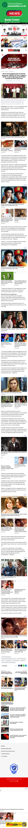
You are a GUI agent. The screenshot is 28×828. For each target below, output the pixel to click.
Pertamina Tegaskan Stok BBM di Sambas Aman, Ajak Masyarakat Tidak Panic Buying (18, 716)
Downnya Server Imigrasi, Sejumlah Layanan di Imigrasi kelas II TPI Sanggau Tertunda (6, 672)
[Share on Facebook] (19, 666)
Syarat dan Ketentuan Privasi (8, 751)
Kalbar (3, 660)
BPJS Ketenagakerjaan (22, 658)
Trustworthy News (5, 753)
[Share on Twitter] (21, 666)
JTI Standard (4, 756)
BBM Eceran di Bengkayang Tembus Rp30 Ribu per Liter (16, 729)
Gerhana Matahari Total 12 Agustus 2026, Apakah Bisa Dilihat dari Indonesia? (18, 736)
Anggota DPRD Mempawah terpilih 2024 (9, 658)
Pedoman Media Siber (6, 748)
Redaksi (3, 746)
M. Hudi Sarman (16, 660)
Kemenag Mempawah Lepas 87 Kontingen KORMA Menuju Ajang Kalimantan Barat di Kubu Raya (7, 703)
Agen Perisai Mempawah (6, 656)
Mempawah (23, 660)
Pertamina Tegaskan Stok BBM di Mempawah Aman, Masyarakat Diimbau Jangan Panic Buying (18, 709)
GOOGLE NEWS (18, 613)
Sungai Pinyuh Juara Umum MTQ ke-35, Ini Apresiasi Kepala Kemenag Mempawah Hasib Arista (21, 689)
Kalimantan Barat (9, 660)
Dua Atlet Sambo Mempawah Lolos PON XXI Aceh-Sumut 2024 (7, 688)
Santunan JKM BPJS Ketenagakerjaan (8, 662)
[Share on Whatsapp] (24, 666)
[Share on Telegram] (26, 666)
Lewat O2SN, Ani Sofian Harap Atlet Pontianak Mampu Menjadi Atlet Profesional (21, 672)
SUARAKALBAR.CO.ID (15, 779)
